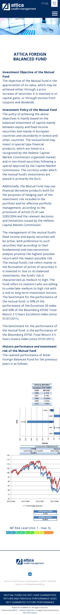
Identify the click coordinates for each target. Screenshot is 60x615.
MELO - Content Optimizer (23, 610)
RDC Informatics (30, 612)
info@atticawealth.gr (34, 584)
